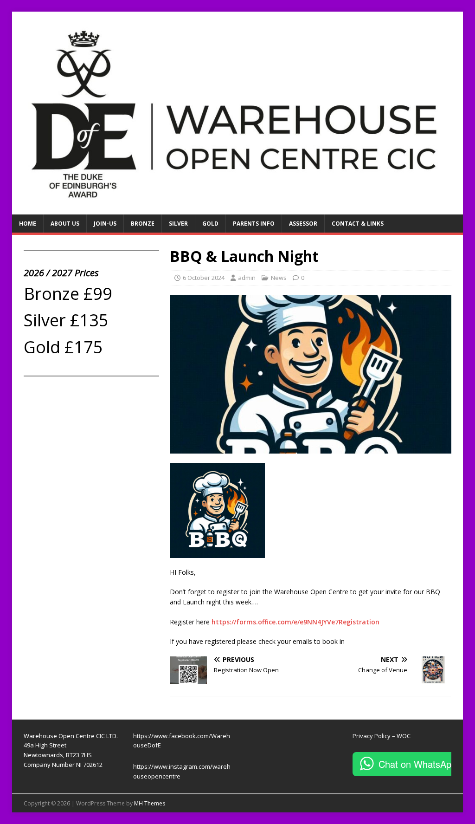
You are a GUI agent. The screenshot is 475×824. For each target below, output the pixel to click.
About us (65, 223)
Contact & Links (358, 223)
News (279, 277)
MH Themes (149, 803)
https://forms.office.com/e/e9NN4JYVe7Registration (295, 621)
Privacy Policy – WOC (382, 736)
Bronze (142, 223)
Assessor (303, 223)
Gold (210, 223)
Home (27, 223)
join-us (105, 223)
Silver (178, 223)
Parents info (254, 223)
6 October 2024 (204, 277)
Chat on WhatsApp (417, 764)
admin (247, 277)
